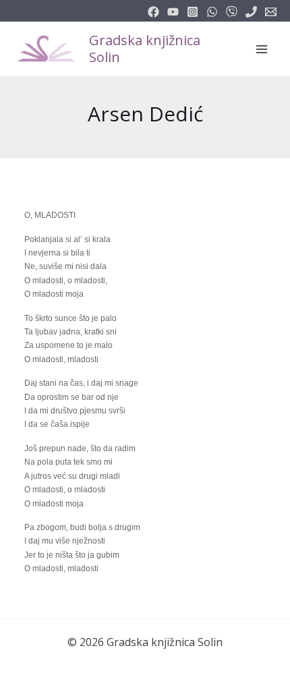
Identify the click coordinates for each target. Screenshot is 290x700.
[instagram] (192, 12)
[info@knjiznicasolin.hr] (271, 12)
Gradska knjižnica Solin (144, 48)
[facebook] (153, 12)
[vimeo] (231, 12)
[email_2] (212, 12)
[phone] (251, 12)
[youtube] (173, 12)
